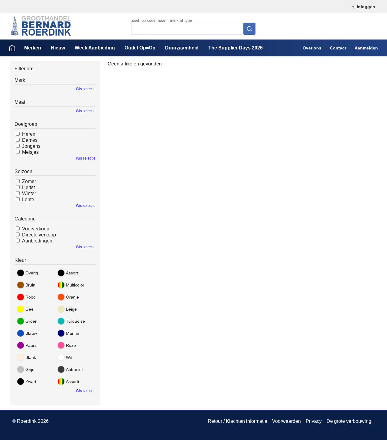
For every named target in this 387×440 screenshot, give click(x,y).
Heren (28, 134)
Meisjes (30, 152)
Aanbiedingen (37, 240)
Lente (28, 199)
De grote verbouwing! (349, 421)
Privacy (314, 421)
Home (12, 48)
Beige (71, 309)
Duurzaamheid (182, 47)
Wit (69, 357)
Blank (30, 357)
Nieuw (58, 47)
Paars (31, 345)
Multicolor (75, 285)
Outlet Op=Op (140, 47)
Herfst (28, 187)
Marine (72, 333)
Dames (29, 140)
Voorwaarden (286, 421)
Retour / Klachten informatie (237, 421)
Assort (72, 273)
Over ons (312, 48)
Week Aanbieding (95, 47)
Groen (31, 321)
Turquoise (75, 321)
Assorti (72, 381)
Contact (338, 48)
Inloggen (366, 6)
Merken (32, 47)
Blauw (31, 333)
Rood (30, 297)
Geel (29, 309)
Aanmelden (366, 48)
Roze (71, 345)
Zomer (29, 181)
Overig (31, 273)
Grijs (29, 369)
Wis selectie (86, 89)
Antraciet (74, 369)
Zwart (30, 381)
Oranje (72, 297)
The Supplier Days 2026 (235, 47)
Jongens (31, 146)
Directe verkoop (39, 234)
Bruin (30, 285)
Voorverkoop (35, 228)
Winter (29, 193)
